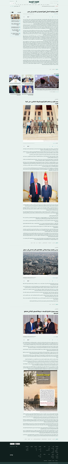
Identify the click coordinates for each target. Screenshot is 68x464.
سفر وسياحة (27, 449)
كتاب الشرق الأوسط (48, 450)
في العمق (25, 4)
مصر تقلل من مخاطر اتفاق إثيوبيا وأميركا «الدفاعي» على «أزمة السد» (15, 21)
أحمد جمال (55, 336)
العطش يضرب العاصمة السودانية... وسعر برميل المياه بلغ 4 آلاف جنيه (15, 27)
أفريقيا (53, 451)
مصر (36, 242)
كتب (40, 448)
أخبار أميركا (49, 242)
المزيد (16, 4)
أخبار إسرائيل (49, 439)
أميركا (34, 242)
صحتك (36, 448)
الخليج (56, 449)
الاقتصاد (41, 4)
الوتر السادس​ (40, 449)
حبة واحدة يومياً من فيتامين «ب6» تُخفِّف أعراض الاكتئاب (48, 6)
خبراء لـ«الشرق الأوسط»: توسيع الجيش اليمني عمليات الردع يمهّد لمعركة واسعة (47, 89)
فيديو (22, 4)
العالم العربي (56, 9)
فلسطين (29, 439)
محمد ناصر (55, 13)
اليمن (50, 69)
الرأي (43, 4)
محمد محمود (54, 143)
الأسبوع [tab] (10, 12)
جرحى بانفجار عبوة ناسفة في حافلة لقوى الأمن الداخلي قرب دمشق (40, 250)
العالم (45, 4)
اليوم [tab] (12, 12)
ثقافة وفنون (39, 4)
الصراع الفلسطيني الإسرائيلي (37, 439)
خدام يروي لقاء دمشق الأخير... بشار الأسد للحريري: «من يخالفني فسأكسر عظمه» (15, 34)
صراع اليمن (53, 69)
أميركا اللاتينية (52, 452)
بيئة (36, 450)
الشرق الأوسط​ (47, 4)
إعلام (40, 451)
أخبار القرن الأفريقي (44, 242)
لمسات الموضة (27, 450)
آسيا (53, 450)
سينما (40, 450)
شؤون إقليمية (57, 452)
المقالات (49, 448)
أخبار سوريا (53, 304)
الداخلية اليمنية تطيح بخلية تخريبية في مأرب (15, 83)
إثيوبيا (31, 242)
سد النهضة (40, 242)
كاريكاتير (49, 449)
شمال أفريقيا (56, 450)
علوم (36, 449)
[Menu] (57, 4)
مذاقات (27, 448)
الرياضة (27, 4)
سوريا (55, 289)
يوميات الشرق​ (30, 4)
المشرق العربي (56, 451)
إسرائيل (26, 439)
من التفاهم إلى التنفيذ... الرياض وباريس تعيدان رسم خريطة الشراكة (15, 30)
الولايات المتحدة (52, 448)
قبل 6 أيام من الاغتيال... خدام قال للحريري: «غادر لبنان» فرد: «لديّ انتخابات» (15, 24)
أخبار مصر (53, 242)
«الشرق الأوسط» (54, 277)
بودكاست (20, 4)
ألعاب (18, 4)
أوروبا (53, 449)
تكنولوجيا (33, 4)
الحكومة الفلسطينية (44, 439)
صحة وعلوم (36, 4)
